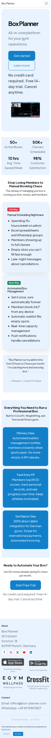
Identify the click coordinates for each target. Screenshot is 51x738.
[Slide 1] (21, 114)
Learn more (22, 65)
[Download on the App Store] (12, 662)
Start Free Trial (25, 585)
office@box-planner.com (28, 703)
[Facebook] (4, 652)
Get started (22, 56)
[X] (17, 652)
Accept (18, 734)
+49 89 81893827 (29, 708)
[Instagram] (11, 652)
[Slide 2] (26, 114)
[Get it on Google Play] (38, 663)
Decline (7, 734)
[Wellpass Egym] (13, 680)
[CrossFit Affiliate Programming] (38, 679)
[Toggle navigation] (46, 3)
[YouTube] (24, 652)
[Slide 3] (30, 114)
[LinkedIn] (31, 652)
